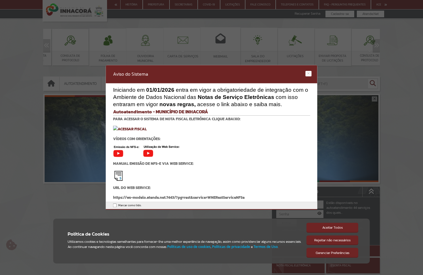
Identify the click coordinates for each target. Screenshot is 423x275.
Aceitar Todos (332, 227)
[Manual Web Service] (118, 175)
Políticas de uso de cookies (189, 246)
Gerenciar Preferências (332, 252)
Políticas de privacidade (231, 246)
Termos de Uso (266, 246)
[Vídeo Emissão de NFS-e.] (128, 151)
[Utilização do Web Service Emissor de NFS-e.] (161, 151)
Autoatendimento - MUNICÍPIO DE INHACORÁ (160, 111)
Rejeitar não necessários (332, 240)
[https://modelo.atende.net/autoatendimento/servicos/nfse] (130, 128)
